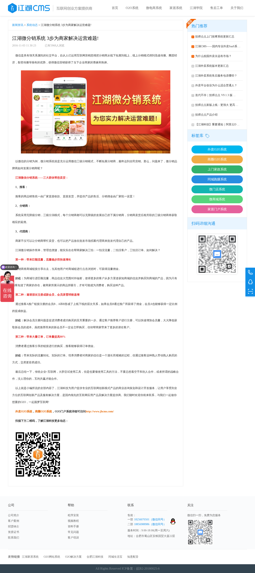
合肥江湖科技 (95, 556)
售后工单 (216, 8)
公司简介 (13, 515)
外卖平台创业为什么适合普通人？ (214, 85)
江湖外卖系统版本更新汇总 (210, 65)
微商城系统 (217, 199)
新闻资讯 (17, 25)
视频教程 (73, 520)
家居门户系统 (217, 209)
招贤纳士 (13, 526)
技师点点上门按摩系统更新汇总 (213, 36)
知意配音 (132, 556)
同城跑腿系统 (217, 179)
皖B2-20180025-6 (148, 568)
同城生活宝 (115, 556)
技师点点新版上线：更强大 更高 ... (215, 104)
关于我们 (236, 8)
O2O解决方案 (73, 556)
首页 (115, 8)
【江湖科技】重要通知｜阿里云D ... (215, 124)
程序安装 (73, 515)
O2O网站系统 (52, 556)
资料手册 (73, 526)
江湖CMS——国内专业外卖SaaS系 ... (216, 46)
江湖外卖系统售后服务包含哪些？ (214, 75)
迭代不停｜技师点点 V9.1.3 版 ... (214, 95)
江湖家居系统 (30, 556)
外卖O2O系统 (217, 149)
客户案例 (13, 520)
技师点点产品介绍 (205, 114)
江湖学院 (196, 8)
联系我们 (13, 537)
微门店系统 (217, 189)
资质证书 (13, 532)
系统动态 (32, 25)
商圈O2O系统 (217, 159)
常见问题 (73, 532)
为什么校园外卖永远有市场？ (211, 56)
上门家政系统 (217, 169)
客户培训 (73, 537)
